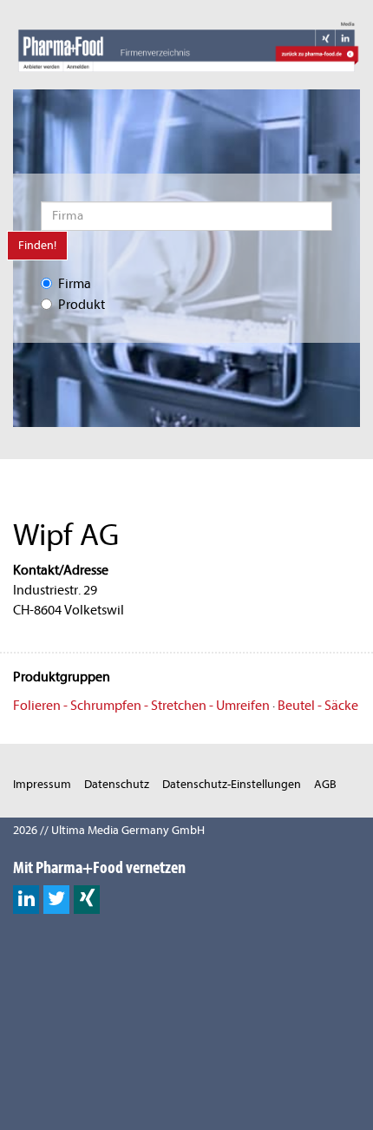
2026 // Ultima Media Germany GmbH (109, 830)
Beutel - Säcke (318, 705)
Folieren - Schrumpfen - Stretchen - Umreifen (141, 705)
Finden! (37, 245)
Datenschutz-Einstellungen (231, 784)
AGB (325, 784)
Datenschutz (116, 784)
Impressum (42, 784)
